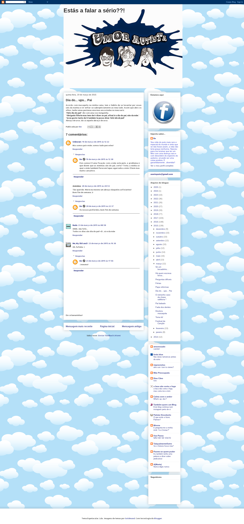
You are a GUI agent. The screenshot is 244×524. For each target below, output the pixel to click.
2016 (156, 222)
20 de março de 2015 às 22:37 (100, 206)
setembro (160, 240)
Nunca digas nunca (161, 467)
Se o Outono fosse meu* (163, 446)
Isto (155, 381)
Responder (78, 149)
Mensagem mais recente (79, 326)
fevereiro (160, 328)
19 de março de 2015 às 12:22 (95, 142)
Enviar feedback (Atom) (109, 335)
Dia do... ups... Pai (163, 291)
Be (80, 159)
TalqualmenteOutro (162, 444)
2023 (156, 195)
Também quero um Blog (164, 405)
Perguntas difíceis (163, 279)
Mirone (156, 425)
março (159, 263)
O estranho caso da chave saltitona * (162, 297)
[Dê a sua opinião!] (91, 126)
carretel (156, 349)
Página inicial (107, 326)
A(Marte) (157, 464)
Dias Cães (158, 378)
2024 (156, 191)
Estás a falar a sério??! (94, 10)
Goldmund (130, 518)
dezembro (161, 229)
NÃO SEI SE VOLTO (162, 438)
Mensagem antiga (131, 326)
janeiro (159, 332)
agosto (159, 244)
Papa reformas (162, 287)
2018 (156, 214)
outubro (160, 237)
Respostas (80, 154)
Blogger (158, 518)
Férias (158, 283)
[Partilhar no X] (94, 126)
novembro (161, 233)
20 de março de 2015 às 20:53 (96, 186)
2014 (156, 337)
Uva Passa (158, 436)
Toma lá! (159, 317)
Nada (75, 225)
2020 (156, 206)
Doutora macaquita (161, 312)
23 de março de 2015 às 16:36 (102, 243)
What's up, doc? (160, 399)
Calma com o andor (162, 397)
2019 (156, 210)
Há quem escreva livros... (163, 274)
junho (159, 252)
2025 (156, 187)
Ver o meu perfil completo (162, 166)
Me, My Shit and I (80, 243)
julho (158, 248)
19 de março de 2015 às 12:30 (99, 159)
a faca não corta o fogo (164, 386)
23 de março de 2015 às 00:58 (92, 225)
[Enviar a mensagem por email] (88, 126)
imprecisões (159, 365)
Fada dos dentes (163, 307)
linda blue (158, 354)
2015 (156, 225)
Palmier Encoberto (162, 415)
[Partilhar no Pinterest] (99, 126)
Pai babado (160, 303)
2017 (156, 218)
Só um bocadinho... (162, 268)
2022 (156, 199)
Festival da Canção (160, 322)
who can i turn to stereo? (163, 367)
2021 (156, 202)
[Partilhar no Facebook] (96, 126)
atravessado (159, 346)
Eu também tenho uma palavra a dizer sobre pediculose (162, 456)
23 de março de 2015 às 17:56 (99, 261)
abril (158, 260)
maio (158, 256)
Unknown (77, 142)
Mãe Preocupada (161, 373)
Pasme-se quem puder (164, 451)
